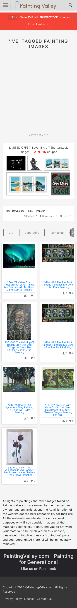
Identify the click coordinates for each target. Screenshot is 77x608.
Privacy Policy (12, 598)
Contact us (44, 598)
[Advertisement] (38, 93)
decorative (32, 232)
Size (30, 210)
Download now (38, 24)
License (29, 598)
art (11, 232)
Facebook (47, 569)
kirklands (57, 232)
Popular (40, 210)
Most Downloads (15, 210)
